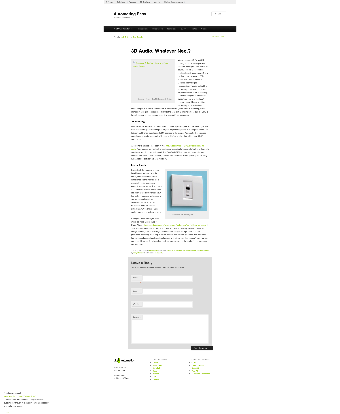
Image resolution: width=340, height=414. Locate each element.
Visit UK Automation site (123, 28)
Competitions (143, 28)
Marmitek (156, 368)
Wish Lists (132, 2)
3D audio (170, 250)
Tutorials (194, 28)
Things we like (157, 28)
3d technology (179, 250)
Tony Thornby (138, 37)
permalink (158, 253)
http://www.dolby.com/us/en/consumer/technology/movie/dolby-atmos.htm (175, 224)
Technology (171, 28)
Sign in (166, 2)
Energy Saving (198, 365)
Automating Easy (130, 13)
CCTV (194, 362)
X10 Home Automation (201, 373)
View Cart (157, 2)
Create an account (177, 2)
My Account (109, 2)
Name (137, 278)
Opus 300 (195, 368)
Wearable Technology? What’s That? (20, 396)
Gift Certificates (145, 2)
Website (136, 304)
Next (223, 37)
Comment (137, 317)
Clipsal (155, 362)
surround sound (203, 250)
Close (6, 412)
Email (137, 291)
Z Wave (156, 379)
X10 (154, 376)
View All (156, 373)
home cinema (191, 250)
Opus (155, 371)
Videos (204, 28)
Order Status (121, 2)
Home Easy (157, 365)
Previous (214, 37)
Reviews (183, 28)
